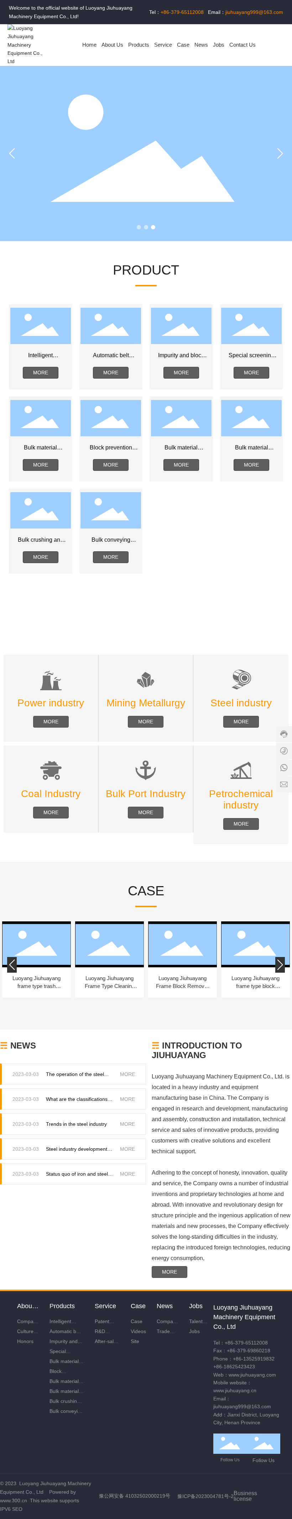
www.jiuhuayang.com (252, 1375)
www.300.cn (13, 1500)
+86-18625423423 (234, 1366)
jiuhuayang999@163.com (242, 1406)
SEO (17, 1509)
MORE (127, 1074)
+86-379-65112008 (246, 1343)
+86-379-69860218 (248, 1350)
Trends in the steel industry (76, 1124)
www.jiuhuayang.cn (234, 1390)
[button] (139, 227)
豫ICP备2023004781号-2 (205, 1496)
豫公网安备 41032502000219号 (134, 1496)
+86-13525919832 (254, 1359)
